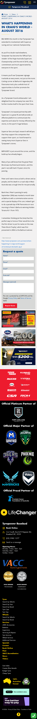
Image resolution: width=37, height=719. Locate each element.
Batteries (5, 627)
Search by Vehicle (8, 602)
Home (5, 14)
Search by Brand (8, 607)
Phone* (5, 262)
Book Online (7, 648)
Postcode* (6, 275)
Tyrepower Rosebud (20, 7)
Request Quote (10, 306)
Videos (5, 659)
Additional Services (8, 640)
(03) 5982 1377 (12, 538)
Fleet (4, 651)
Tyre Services (6, 635)
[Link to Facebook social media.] (18, 714)
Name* (5, 256)
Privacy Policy (12, 298)
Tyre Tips (5, 612)
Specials (5, 643)
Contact (5, 645)
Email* (5, 269)
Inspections (6, 630)
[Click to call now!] (25, 2)
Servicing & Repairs (9, 633)
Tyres (4, 599)
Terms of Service (26, 298)
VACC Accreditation (10, 653)
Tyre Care (5, 609)
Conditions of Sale (26, 709)
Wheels (5, 615)
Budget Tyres (6, 671)
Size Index (5, 666)
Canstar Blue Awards (9, 668)
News (4, 656)
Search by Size (7, 604)
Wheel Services (7, 638)
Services (5, 622)
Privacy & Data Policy (14, 709)
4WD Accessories (8, 625)
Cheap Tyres (6, 673)
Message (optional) (9, 282)
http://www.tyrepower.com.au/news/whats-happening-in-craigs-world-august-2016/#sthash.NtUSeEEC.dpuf (17, 244)
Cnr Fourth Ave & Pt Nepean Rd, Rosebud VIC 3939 (19, 533)
